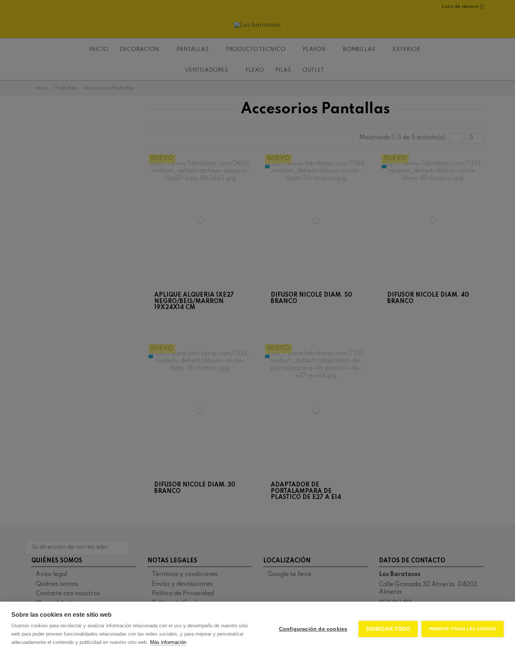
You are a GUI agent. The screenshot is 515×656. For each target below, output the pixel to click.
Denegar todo (388, 629)
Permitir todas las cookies (462, 629)
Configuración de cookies (313, 629)
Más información (168, 642)
